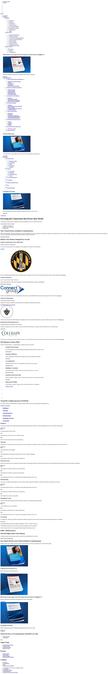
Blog (8, 185)
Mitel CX (10, 98)
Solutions (5, 16)
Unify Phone (10, 84)
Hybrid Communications (14, 34)
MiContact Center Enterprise (13, 101)
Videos (11, 164)
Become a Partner (6, 655)
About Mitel (11, 171)
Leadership (12, 172)
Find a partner (5, 654)
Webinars (11, 167)
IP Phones (10, 105)
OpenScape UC (11, 83)
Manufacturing (12, 29)
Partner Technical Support (8, 645)
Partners (4, 2)
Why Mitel (5, 15)
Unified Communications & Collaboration (15, 79)
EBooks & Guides (13, 161)
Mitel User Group (6, 648)
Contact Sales (3, 215)
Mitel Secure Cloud (12, 128)
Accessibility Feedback (7, 670)
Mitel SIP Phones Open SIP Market (15, 106)
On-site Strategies (13, 42)
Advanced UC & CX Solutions (13, 95)
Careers (11, 175)
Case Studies (9, 180)
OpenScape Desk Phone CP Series (15, 108)
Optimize (10, 125)
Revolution (10, 114)
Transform (10, 122)
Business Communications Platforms (14, 87)
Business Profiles (9, 46)
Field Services (12, 23)
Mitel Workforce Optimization (14, 100)
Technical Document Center (12, 182)
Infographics (12, 165)
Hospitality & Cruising (14, 28)
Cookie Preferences (7, 671)
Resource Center (10, 158)
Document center (6, 646)
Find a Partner (6, 637)
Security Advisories (11, 187)
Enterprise (12, 49)
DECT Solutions (11, 107)
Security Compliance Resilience (16, 39)
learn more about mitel (4, 236)
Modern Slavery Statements (8, 665)
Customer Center (6, 1)
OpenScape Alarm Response (13, 117)
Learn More (5, 155)
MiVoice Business (11, 89)
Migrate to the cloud (13, 43)
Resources (5, 157)
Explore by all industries (5, 405)
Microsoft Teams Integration (13, 86)
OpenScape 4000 (11, 92)
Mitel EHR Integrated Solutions (14, 116)
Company (9, 168)
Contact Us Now (6, 636)
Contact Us (5, 662)
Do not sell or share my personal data (10, 672)
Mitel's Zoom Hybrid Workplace (14, 81)
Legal (4, 664)
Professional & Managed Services (13, 119)
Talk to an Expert (10, 223)
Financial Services (13, 25)
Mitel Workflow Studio (12, 99)
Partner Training (6, 653)
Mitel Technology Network (8, 657)
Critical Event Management (13, 115)
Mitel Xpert (10, 113)
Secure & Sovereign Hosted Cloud (14, 126)
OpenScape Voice (11, 90)
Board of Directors (13, 174)
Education (12, 22)
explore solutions (3, 223)
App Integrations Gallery (14, 45)
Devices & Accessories (11, 102)
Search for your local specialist (6, 538)
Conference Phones (12, 109)
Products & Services (7, 77)
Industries (7, 18)
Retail (11, 31)
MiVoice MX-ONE (12, 93)
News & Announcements (12, 177)
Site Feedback (6, 669)
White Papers (12, 162)
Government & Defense (14, 26)
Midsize (11, 50)
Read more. (63, 275)
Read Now (5, 76)
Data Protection (6, 663)
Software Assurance (11, 130)
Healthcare (12, 20)
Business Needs (9, 32)
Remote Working (13, 40)
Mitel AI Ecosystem (13, 36)
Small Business (13, 52)
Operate (9, 123)
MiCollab (10, 82)
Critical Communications (12, 111)
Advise (9, 121)
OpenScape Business (12, 94)
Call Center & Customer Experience (17, 37)
